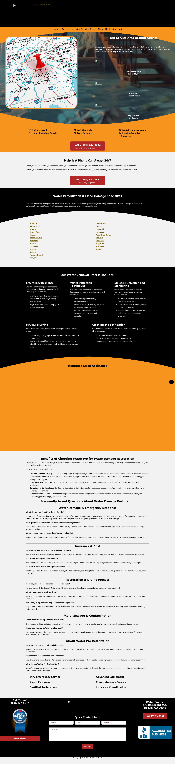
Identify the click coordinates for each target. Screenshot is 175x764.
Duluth (33, 252)
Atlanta (33, 229)
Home (56, 29)
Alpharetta (35, 226)
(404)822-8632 (20, 703)
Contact (117, 29)
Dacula (33, 249)
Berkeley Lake (36, 237)
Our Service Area (85, 29)
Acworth (33, 223)
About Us (103, 29)
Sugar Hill (100, 243)
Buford (33, 243)
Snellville (100, 240)
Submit (87, 746)
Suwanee (100, 246)
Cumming (34, 246)
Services (66, 29)
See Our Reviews (19, 738)
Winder (99, 249)
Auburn (33, 235)
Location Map (155, 716)
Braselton (34, 240)
